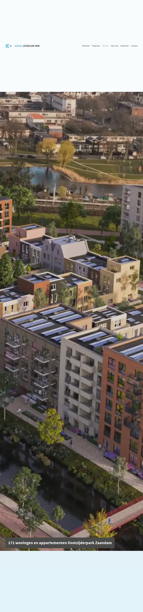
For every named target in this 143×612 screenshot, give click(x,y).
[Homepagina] (23, 46)
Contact (134, 46)
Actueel (105, 46)
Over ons (114, 46)
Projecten (96, 46)
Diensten (86, 46)
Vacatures (125, 46)
